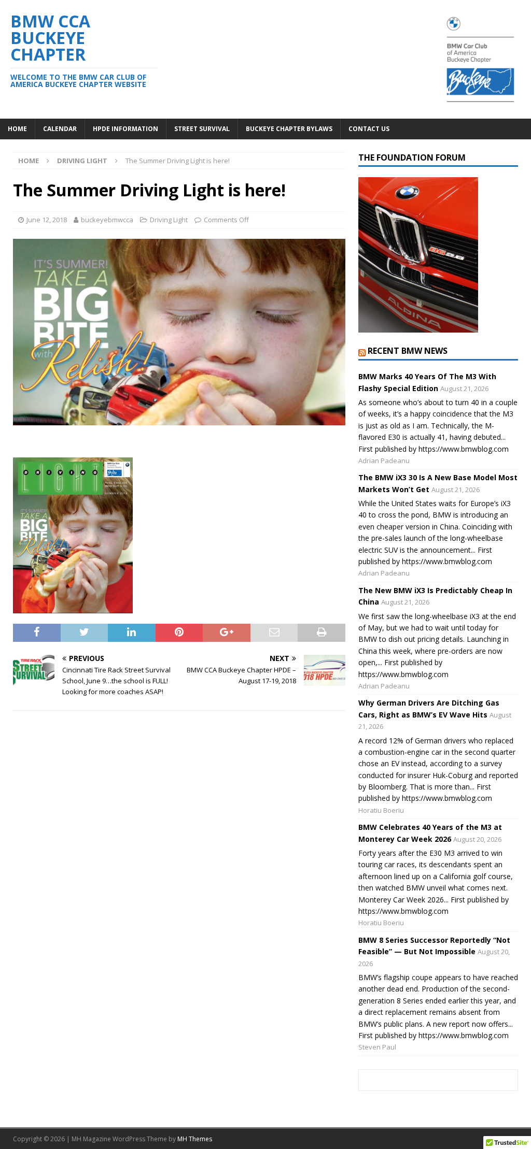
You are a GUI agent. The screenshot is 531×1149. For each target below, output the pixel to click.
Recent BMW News (408, 350)
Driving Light (169, 219)
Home (17, 128)
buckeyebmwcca (107, 219)
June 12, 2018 (46, 219)
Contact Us (368, 128)
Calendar (60, 128)
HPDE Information (125, 128)
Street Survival (202, 128)
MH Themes (194, 1138)
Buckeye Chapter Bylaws (289, 128)
